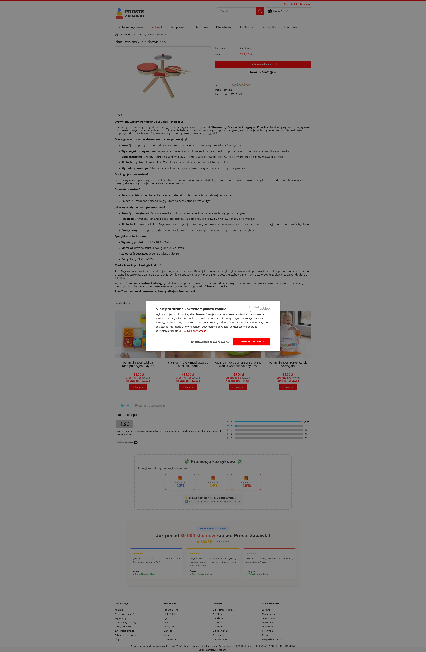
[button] (211, 342)
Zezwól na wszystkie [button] (251, 341)
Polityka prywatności (195, 330)
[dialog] (213, 326)
